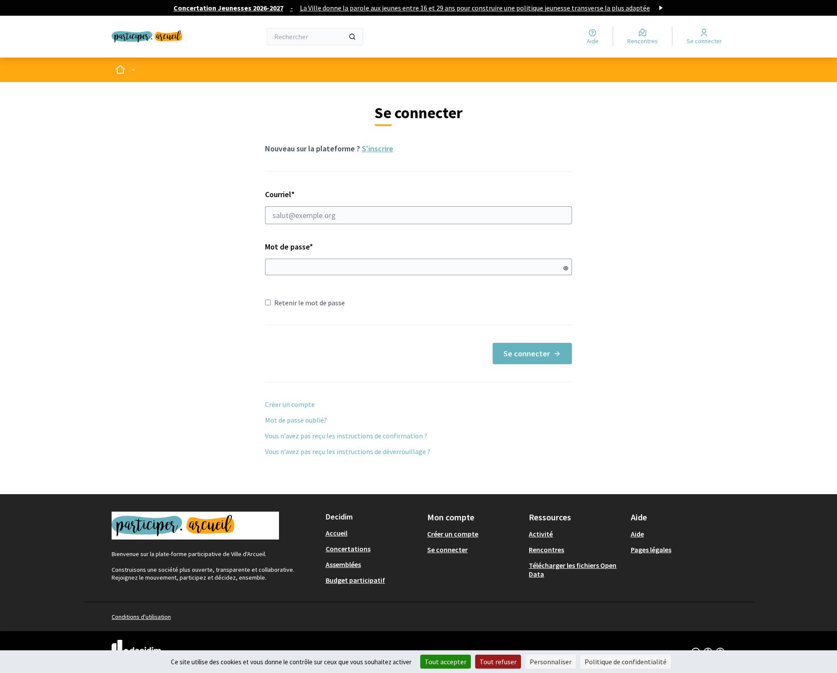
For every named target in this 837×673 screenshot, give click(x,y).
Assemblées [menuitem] (343, 564)
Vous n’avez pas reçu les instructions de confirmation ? (346, 435)
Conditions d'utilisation (141, 617)
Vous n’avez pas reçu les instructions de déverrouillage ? (347, 451)
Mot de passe (289, 247)
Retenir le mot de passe (309, 302)
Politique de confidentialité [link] (626, 661)
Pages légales (651, 549)
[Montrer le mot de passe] (565, 268)
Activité (541, 534)
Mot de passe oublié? (296, 420)
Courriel (311, 194)
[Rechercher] (352, 36)
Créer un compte (290, 404)
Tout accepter (445, 661)
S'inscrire (377, 148)
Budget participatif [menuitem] (355, 580)
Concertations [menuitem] (348, 548)
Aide (637, 534)
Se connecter (527, 353)
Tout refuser (498, 661)
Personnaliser (551, 661)
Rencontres (546, 549)
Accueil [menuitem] (336, 533)
